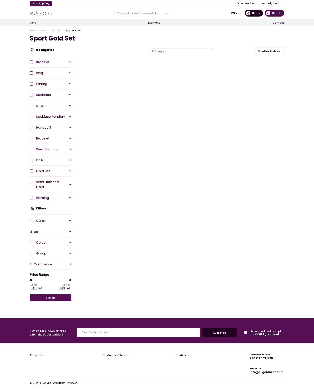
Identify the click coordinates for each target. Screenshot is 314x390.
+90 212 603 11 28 (261, 358)
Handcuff (43, 127)
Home (33, 30)
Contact (278, 23)
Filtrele (50, 297)
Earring (41, 84)
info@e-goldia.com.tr (266, 372)
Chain (40, 105)
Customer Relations (116, 355)
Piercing (42, 197)
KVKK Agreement (267, 334)
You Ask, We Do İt (272, 3)
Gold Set (56, 30)
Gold (33, 23)
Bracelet (43, 62)
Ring (39, 73)
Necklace (43, 94)
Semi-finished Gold (47, 184)
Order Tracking (246, 3)
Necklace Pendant (51, 116)
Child (40, 160)
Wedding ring (47, 149)
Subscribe (219, 332)
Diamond (154, 23)
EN (233, 13)
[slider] (31, 280)
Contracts (182, 355)
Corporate (37, 355)
